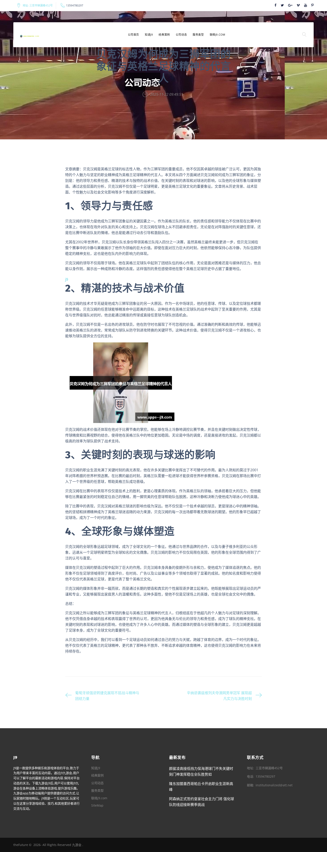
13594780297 (74, 5)
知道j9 (149, 34)
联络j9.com (217, 34)
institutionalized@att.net (274, 785)
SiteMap (97, 805)
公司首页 (133, 34)
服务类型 (198, 34)
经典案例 (164, 34)
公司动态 (181, 34)
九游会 (76, 845)
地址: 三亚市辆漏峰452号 (38, 5)
